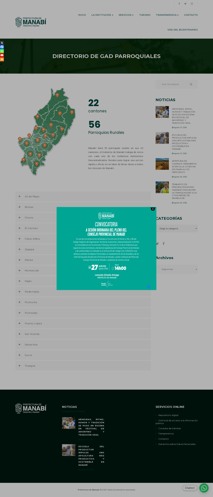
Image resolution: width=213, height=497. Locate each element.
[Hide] (1, 64)
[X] (2, 43)
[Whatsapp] (2, 51)
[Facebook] (2, 47)
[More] (2, 59)
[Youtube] (2, 55)
